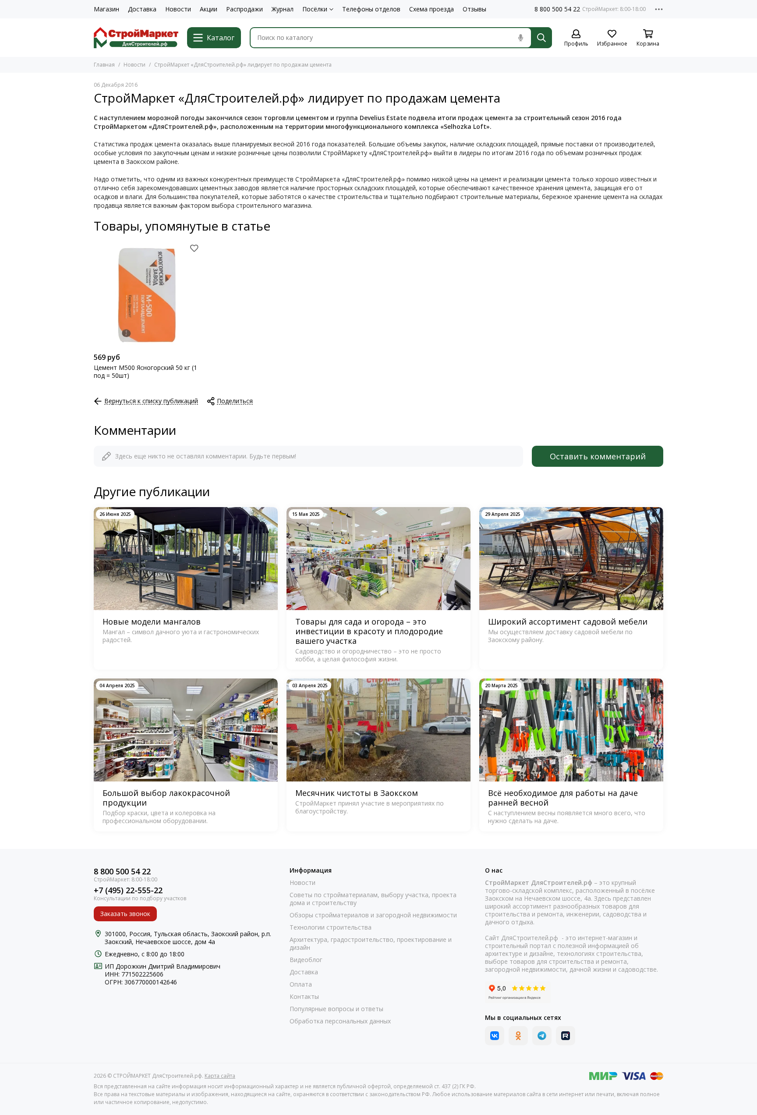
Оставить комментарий (598, 456)
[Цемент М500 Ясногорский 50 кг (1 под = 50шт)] (147, 294)
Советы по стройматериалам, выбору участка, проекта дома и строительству (373, 899)
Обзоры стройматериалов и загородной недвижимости (373, 915)
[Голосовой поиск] (520, 37)
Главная (104, 64)
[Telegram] (542, 1035)
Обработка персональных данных (340, 1021)
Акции (208, 9)
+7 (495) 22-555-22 (128, 890)
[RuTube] (565, 1035)
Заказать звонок (125, 913)
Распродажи (244, 9)
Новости (178, 9)
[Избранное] (194, 248)
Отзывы (474, 9)
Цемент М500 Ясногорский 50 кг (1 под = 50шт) (145, 372)
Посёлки (314, 9)
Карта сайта (220, 1075)
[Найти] (541, 37)
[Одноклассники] (518, 1035)
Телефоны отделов (371, 9)
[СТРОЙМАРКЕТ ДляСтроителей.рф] (136, 37)
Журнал (283, 9)
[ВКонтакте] (494, 1035)
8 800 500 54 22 (557, 9)
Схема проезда (431, 9)
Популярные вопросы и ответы (336, 1009)
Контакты (304, 997)
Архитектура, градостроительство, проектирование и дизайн (371, 944)
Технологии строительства (330, 927)
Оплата (301, 984)
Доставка (142, 9)
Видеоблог (306, 960)
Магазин (106, 9)
